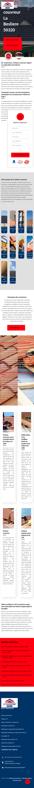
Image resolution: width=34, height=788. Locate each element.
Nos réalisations (12, 40)
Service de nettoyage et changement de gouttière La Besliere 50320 (17, 651)
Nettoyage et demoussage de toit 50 (11, 746)
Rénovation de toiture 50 (8, 725)
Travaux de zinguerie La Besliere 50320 (13, 680)
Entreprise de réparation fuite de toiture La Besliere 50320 (17, 666)
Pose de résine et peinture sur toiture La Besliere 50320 (18, 684)
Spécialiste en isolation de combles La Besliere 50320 (17, 671)
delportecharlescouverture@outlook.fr (15, 767)
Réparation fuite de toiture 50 (9, 739)
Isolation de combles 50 (7, 743)
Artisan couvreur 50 (6, 715)
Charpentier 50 (5, 736)
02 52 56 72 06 (9, 757)
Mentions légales (27, 778)
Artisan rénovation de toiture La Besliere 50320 (15, 646)
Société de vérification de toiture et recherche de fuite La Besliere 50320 (17, 657)
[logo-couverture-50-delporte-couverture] (7, 5)
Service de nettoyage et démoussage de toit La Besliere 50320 (17, 676)
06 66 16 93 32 (30, 7)
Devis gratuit (15, 327)
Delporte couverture (15, 778)
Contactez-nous (12, 45)
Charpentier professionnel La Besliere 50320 (15, 661)
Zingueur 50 (4, 719)
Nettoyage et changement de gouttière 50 (12, 729)
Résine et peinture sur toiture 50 (10, 722)
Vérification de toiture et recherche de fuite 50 (13, 732)
